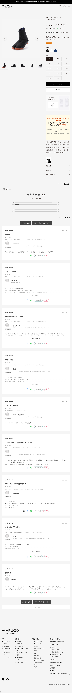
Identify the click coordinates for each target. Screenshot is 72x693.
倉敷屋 (5, 643)
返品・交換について (57, 654)
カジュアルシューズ (22, 652)
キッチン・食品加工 (39, 660)
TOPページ (49, 18)
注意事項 (48, 170)
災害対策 (36, 646)
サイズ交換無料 (50, 174)
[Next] (37, 38)
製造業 (35, 651)
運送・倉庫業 (37, 658)
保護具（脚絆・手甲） (22, 662)
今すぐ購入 (58, 89)
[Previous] (5, 38)
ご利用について (54, 647)
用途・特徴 (35, 639)
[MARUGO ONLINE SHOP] (7, 6)
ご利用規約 (52, 668)
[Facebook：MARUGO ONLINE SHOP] (7, 679)
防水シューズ (54, 125)
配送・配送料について (57, 652)
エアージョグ (57, 18)
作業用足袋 (19, 643)
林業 (35, 653)
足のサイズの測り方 (55, 639)
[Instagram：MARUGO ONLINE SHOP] (3, 679)
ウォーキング (37, 643)
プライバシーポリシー (55, 665)
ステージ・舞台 (38, 641)
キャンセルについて (57, 656)
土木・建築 (37, 655)
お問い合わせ (53, 659)
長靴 (18, 655)
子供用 (35, 667)
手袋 (18, 659)
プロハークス (7, 657)
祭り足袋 (19, 641)
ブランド (4, 639)
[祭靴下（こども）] (64, 103)
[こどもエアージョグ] (4, 65)
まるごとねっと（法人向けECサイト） (58, 674)
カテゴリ (17, 639)
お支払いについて (56, 649)
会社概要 (52, 670)
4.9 (43, 194)
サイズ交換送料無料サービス (57, 641)
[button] (60, 6)
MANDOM (6, 646)
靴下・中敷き (20, 657)
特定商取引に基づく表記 (56, 662)
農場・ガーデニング (39, 648)
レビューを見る (64, 32)
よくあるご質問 (54, 644)
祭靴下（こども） (52, 100)
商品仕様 (48, 166)
